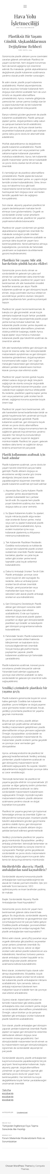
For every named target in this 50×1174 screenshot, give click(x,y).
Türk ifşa (6, 1090)
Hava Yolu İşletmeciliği (25, 19)
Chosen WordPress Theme (18, 1166)
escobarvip (7, 1093)
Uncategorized (22, 1112)
